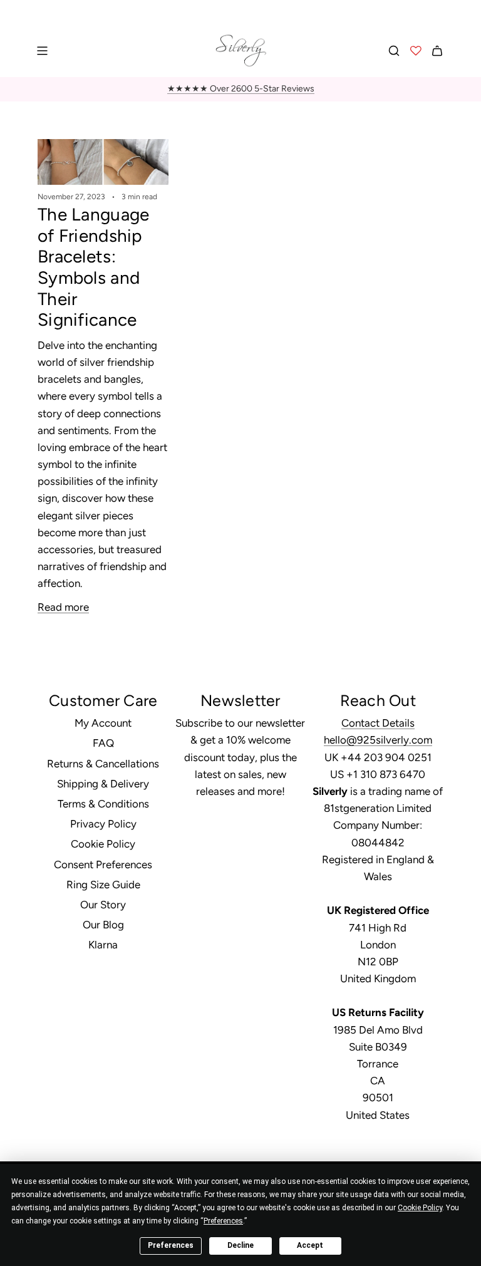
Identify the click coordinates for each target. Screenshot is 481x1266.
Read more (63, 607)
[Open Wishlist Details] (416, 50)
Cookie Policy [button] (420, 1207)
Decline (240, 1245)
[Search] (394, 51)
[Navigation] (42, 51)
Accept (310, 1245)
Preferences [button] (223, 1221)
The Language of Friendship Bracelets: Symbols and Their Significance (93, 267)
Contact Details (378, 723)
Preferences (171, 1245)
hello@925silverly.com (378, 740)
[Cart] (437, 51)
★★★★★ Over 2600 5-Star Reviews (240, 88)
